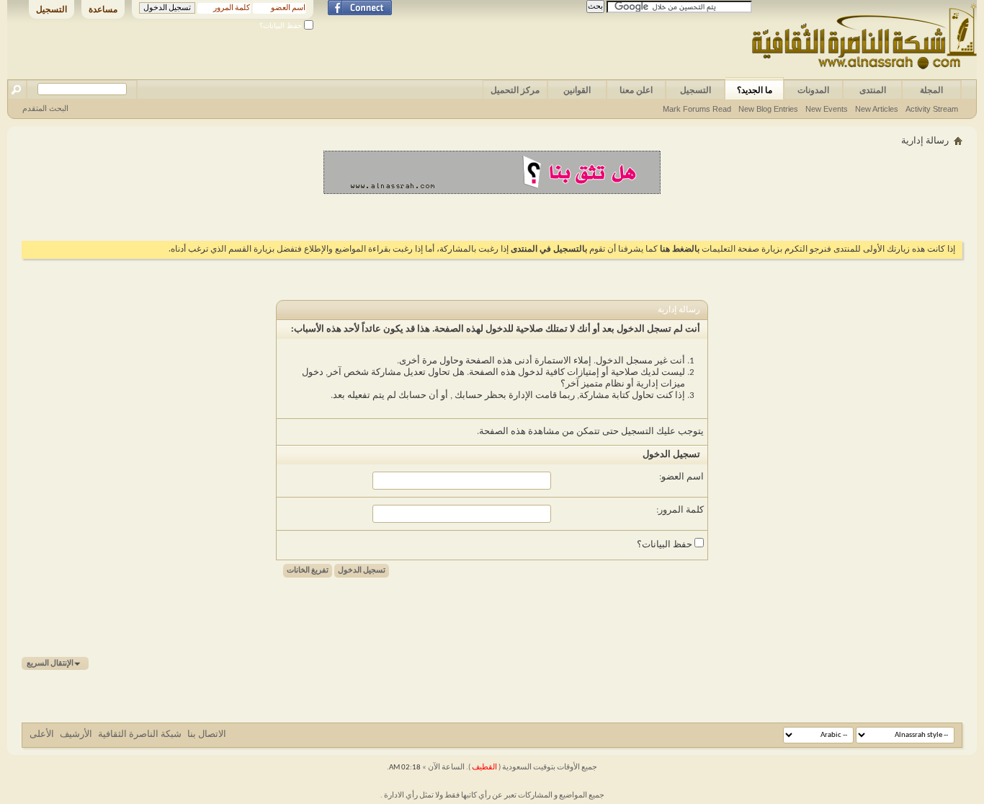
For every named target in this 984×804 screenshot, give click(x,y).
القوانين (577, 90)
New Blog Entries (768, 109)
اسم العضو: (681, 477)
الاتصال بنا (206, 734)
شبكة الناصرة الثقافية (140, 734)
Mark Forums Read (697, 109)
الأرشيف (76, 734)
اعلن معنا (636, 90)
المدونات (813, 90)
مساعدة (103, 9)
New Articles (876, 109)
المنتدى (872, 90)
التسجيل (51, 9)
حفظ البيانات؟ (281, 26)
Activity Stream (931, 109)
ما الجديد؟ (754, 90)
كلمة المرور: (680, 510)
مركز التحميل (515, 90)
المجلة (931, 90)
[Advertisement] (492, 215)
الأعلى (42, 734)
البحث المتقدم (45, 108)
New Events (826, 109)
